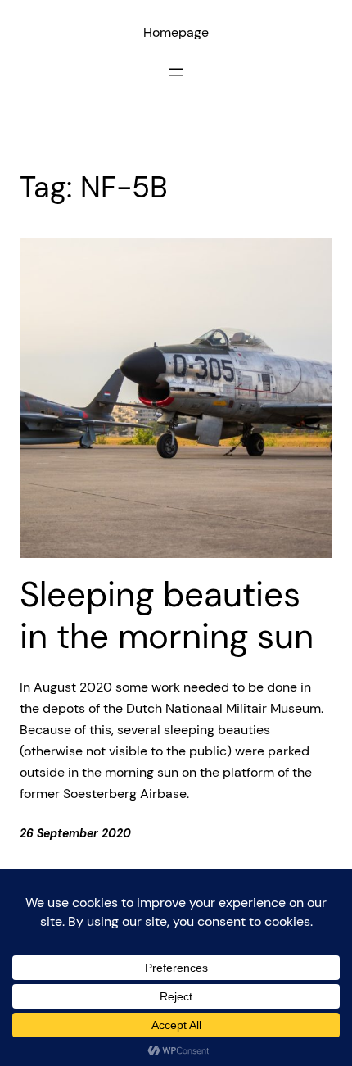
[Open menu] (176, 72)
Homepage (176, 32)
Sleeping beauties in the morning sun (167, 615)
